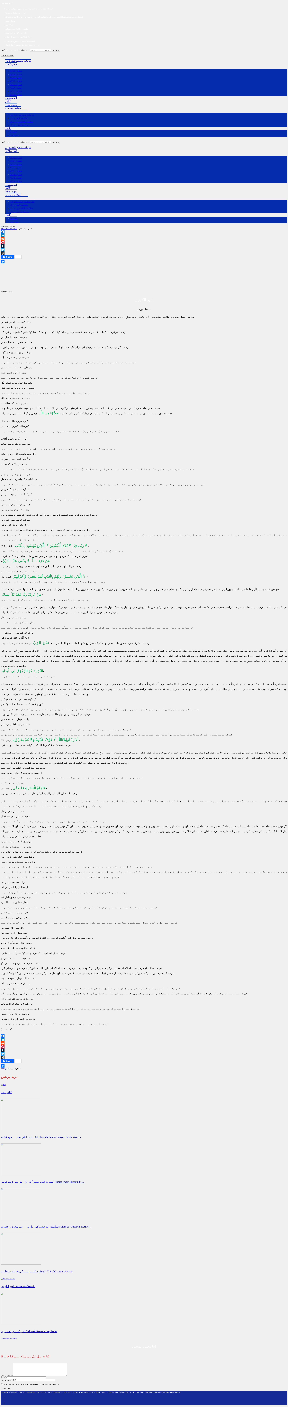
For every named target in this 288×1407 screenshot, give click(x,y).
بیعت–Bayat (10, 21)
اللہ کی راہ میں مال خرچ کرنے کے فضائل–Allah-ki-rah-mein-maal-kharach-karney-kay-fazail (44, 17)
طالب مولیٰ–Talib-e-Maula (16, 29)
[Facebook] (144, 231)
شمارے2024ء (16, 74)
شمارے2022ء (16, 81)
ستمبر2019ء (5, 1069)
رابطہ (8, 128)
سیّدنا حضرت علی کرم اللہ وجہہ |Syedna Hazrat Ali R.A (29, 9)
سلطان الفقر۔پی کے (19, 125)
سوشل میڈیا (11, 104)
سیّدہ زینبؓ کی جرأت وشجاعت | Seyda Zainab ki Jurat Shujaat (36, 1271)
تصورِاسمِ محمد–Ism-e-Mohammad (20, 41)
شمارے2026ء (11, 64)
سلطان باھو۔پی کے (19, 118)
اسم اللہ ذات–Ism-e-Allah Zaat (18, 37)
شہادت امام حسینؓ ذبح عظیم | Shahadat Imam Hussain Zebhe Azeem (41, 1137)
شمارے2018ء (16, 94)
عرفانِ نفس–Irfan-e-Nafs (16, 33)
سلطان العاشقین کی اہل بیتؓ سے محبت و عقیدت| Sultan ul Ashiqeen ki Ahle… (46, 1226)
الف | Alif (6, 1092)
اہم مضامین (11, 98)
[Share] (144, 261)
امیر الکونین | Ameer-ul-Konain (18, 1286)
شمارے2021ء (16, 84)
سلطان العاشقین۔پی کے (21, 121)
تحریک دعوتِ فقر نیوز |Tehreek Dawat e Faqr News (29, 1331)
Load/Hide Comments (9, 1339)
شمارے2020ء (16, 88)
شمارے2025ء (16, 71)
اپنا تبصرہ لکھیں (7, 1375)
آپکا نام (4, 1378)
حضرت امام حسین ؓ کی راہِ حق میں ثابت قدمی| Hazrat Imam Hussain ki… (42, 1181)
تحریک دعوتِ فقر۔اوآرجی (22, 115)
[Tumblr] (144, 246)
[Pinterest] (144, 242)
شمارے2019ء (16, 91)
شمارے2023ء (16, 77)
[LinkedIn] (144, 235)
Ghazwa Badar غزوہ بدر (15, 13)
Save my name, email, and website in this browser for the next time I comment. (32, 1384)
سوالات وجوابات (13, 108)
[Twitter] (144, 249)
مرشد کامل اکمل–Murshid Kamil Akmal (22, 45)
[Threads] (144, 253)
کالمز (7, 101)
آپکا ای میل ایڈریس (8, 1380)
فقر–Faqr (9, 25)
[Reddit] (144, 239)
